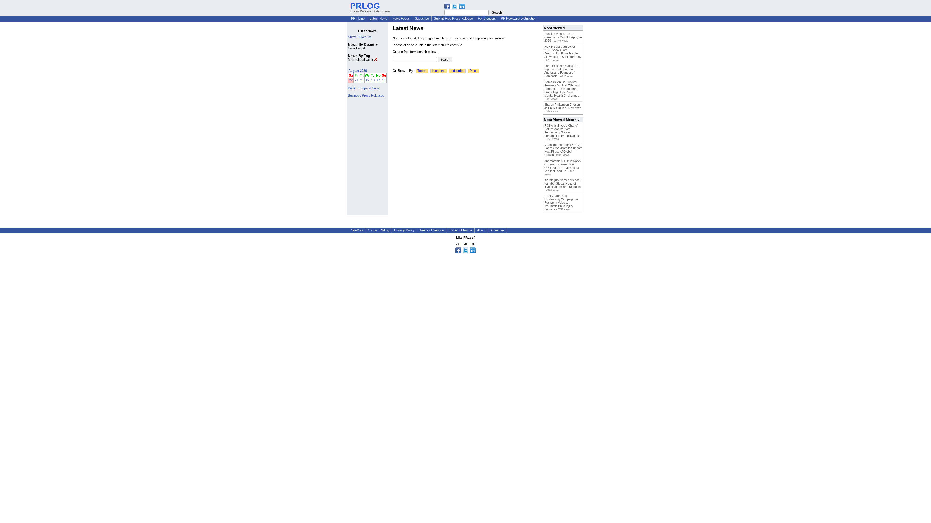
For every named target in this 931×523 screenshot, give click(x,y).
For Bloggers (487, 18)
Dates (473, 71)
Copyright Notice (460, 230)
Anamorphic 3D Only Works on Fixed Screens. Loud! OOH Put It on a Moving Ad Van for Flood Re (562, 166)
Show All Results (360, 37)
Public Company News (364, 88)
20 (361, 80)
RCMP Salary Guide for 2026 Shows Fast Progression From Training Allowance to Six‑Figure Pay (562, 52)
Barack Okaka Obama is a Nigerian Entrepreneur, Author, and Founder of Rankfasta (561, 71)
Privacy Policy (404, 230)
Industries (457, 71)
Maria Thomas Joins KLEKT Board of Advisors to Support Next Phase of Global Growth (563, 150)
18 (373, 80)
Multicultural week (361, 60)
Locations (438, 71)
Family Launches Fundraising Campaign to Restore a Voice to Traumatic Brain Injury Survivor (561, 202)
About (481, 230)
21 (356, 80)
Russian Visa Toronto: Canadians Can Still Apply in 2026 (563, 37)
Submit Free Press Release (453, 18)
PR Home (358, 18)
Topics (422, 71)
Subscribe (422, 18)
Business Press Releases (366, 95)
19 (367, 80)
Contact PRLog (378, 230)
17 (378, 80)
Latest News (378, 18)
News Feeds (401, 18)
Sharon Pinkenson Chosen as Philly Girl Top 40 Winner (562, 106)
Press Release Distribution (370, 11)
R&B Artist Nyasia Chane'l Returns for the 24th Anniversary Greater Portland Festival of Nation (561, 131)
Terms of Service (432, 230)
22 (351, 80)
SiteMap (357, 230)
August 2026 (357, 71)
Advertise (497, 230)
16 (383, 80)
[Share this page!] (454, 8)
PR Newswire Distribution (518, 18)
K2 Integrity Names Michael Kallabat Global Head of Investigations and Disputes (562, 183)
